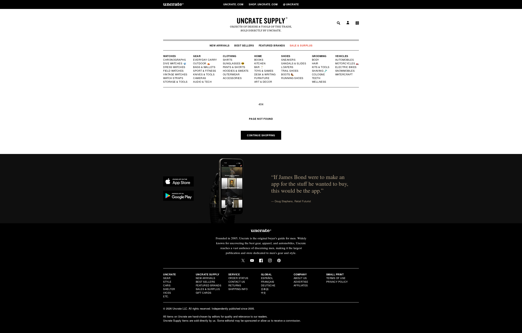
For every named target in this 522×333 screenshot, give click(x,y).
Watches (169, 56)
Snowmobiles (345, 71)
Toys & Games (264, 71)
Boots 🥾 (287, 74)
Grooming (319, 56)
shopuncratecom (263, 4)
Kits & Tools (321, 67)
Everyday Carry (205, 60)
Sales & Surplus (208, 289)
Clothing (229, 56)
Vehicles (341, 56)
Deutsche (268, 285)
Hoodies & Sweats (236, 71)
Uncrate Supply (261, 20)
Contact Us (236, 281)
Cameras (200, 78)
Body (315, 60)
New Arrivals (220, 45)
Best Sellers (244, 45)
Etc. (166, 296)
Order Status (238, 278)
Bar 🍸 (259, 67)
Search (337, 4)
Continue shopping (261, 135)
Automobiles (344, 60)
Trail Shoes (290, 71)
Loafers (287, 67)
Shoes (285, 56)
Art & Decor (263, 82)
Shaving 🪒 (320, 71)
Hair (315, 63)
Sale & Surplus (301, 45)
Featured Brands (272, 45)
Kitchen (260, 63)
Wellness (319, 82)
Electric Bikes (346, 67)
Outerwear (231, 74)
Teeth (316, 78)
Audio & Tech (202, 82)
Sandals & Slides (294, 63)
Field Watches (173, 71)
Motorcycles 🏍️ (347, 63)
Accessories (232, 78)
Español (267, 278)
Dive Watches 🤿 (175, 63)
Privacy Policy (337, 281)
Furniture (262, 78)
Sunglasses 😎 (234, 63)
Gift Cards (203, 292)
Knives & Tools (204, 74)
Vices (167, 292)
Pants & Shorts (234, 67)
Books (259, 60)
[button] (357, 4)
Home (258, 56)
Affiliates (301, 285)
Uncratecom (233, 4)
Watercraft (344, 74)
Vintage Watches (175, 74)
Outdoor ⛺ (201, 63)
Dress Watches (174, 67)
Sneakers (288, 60)
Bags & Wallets (204, 67)
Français (267, 281)
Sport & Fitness (204, 71)
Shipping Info (238, 289)
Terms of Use (336, 278)
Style (167, 281)
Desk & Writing (265, 74)
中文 (263, 292)
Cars (166, 285)
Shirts (227, 60)
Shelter (169, 289)
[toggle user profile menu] (347, 4)
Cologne (318, 74)
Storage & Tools (175, 82)
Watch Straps (173, 78)
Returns (234, 285)
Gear (197, 56)
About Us (300, 278)
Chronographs (174, 60)
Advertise (301, 281)
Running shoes (292, 78)
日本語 (265, 289)
